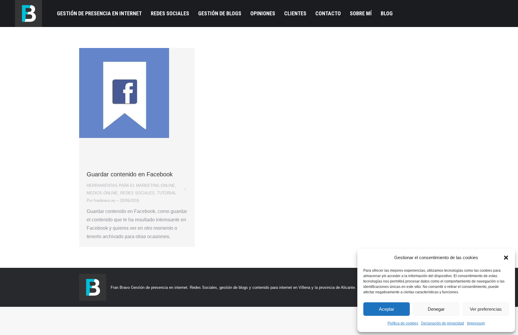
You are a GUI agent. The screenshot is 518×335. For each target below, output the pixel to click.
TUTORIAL (166, 193)
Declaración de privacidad (442, 323)
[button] (506, 258)
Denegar (436, 309)
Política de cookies (403, 323)
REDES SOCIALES (137, 193)
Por (101, 200)
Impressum (476, 323)
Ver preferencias (486, 309)
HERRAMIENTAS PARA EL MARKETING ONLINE (131, 185)
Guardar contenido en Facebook (130, 174)
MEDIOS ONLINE (102, 193)
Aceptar (386, 309)
